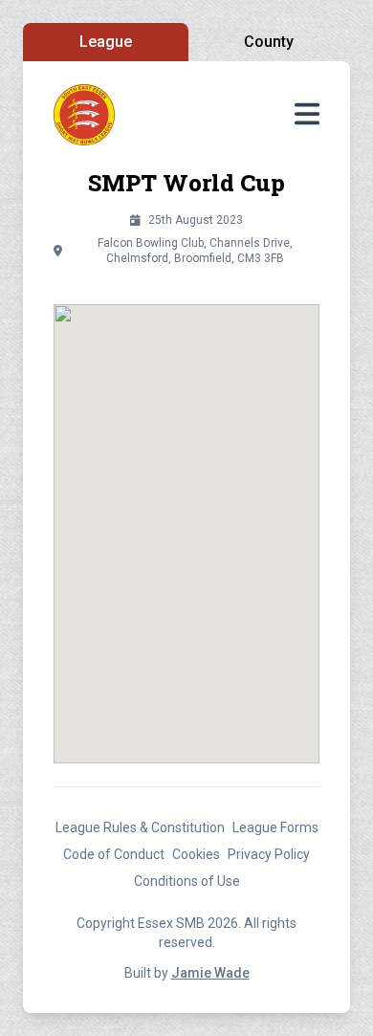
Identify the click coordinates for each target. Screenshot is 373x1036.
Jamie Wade (210, 973)
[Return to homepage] (84, 114)
